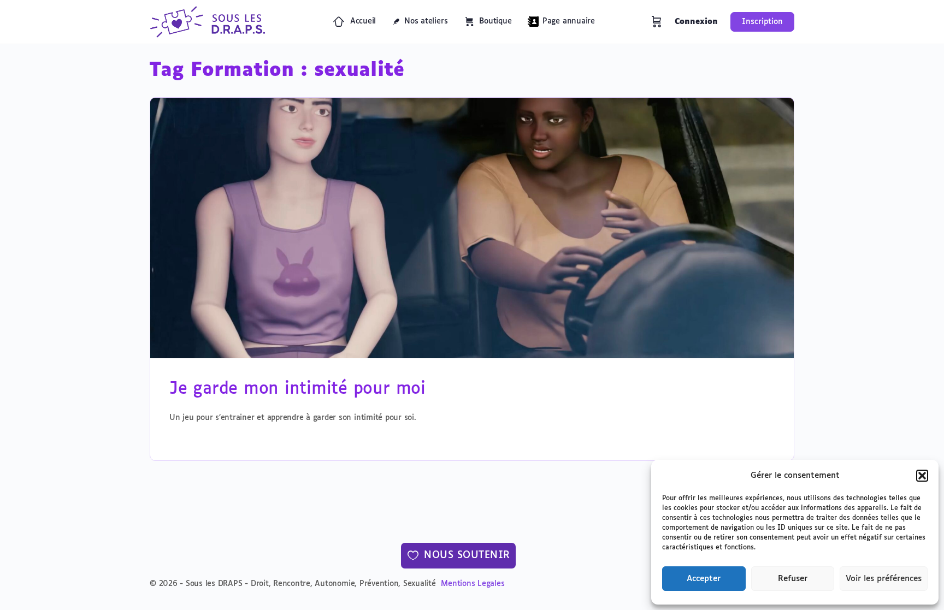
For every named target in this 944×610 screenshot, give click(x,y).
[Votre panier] (657, 22)
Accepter (704, 579)
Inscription (762, 22)
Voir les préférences (884, 579)
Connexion (696, 22)
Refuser (792, 579)
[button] (922, 475)
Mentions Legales (472, 584)
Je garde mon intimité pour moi (297, 389)
